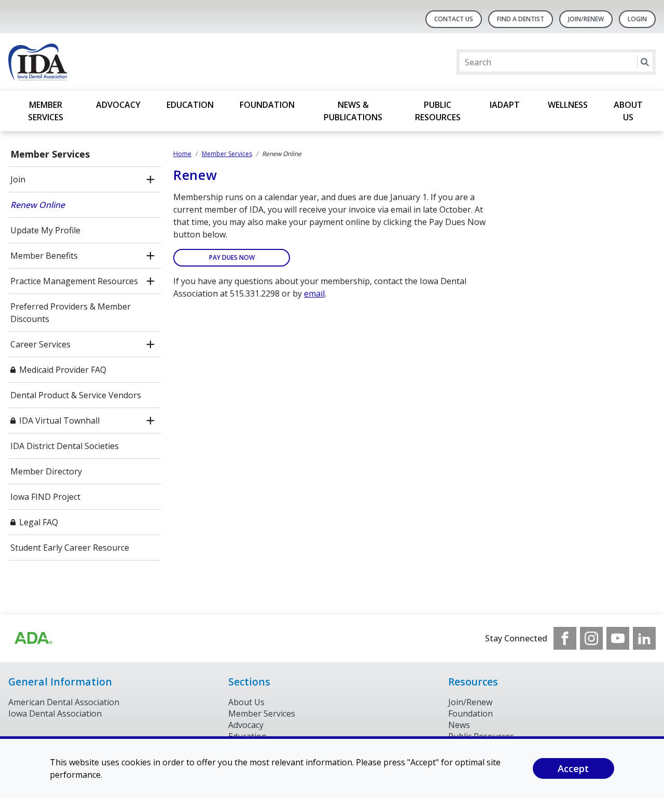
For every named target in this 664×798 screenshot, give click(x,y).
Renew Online (37, 205)
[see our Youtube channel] (617, 638)
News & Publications (353, 111)
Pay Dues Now (232, 257)
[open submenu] (150, 179)
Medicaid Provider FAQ (62, 369)
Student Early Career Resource (69, 547)
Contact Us (453, 19)
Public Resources (438, 111)
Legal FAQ (38, 522)
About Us (628, 111)
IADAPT (506, 104)
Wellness (568, 104)
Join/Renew (586, 19)
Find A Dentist (520, 19)
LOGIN (637, 19)
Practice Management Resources (74, 281)
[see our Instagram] (591, 638)
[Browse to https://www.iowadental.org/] (32, 638)
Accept (573, 768)
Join (17, 179)
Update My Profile (45, 230)
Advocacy (118, 104)
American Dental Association (63, 702)
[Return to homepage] (142, 62)
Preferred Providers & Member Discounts (70, 313)
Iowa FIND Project (45, 496)
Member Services (45, 111)
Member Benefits (44, 255)
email (314, 293)
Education (190, 104)
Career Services (40, 344)
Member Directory (46, 471)
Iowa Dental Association (55, 713)
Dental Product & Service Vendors (75, 395)
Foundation (267, 104)
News (459, 725)
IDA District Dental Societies (64, 446)
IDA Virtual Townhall (59, 420)
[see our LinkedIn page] (644, 638)
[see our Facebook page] (565, 638)
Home (182, 153)
